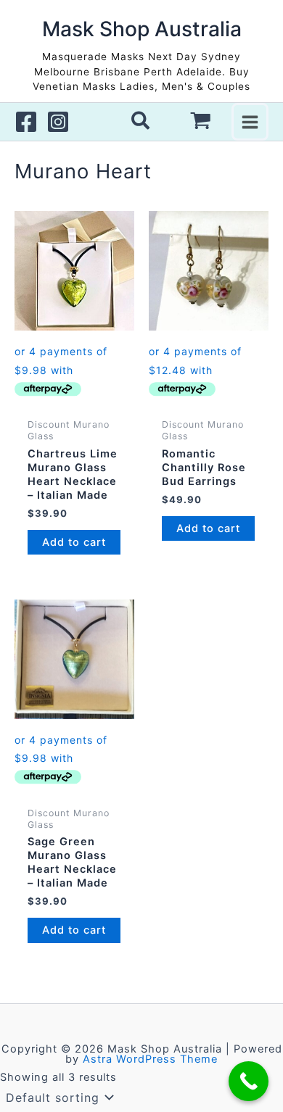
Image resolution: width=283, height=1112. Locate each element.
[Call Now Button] (248, 1081)
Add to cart (74, 542)
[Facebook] (26, 121)
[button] (141, 123)
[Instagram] (58, 121)
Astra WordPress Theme (150, 1059)
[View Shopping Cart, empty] (200, 121)
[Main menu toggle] (249, 121)
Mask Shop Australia (142, 29)
